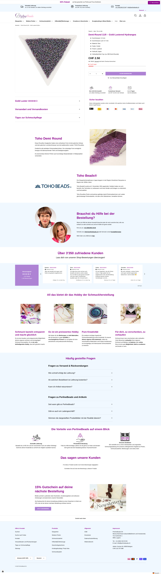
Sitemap (17, 548)
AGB (85, 531)
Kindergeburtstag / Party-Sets (60, 548)
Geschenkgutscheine (58, 545)
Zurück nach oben (80, 518)
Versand (97, 61)
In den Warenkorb (126, 73)
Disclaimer (87, 535)
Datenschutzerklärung (91, 538)
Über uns (122, 21)
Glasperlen (18, 21)
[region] (93, 274)
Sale (116, 21)
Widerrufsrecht (88, 541)
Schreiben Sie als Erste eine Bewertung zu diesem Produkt (80, 468)
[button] (145, 15)
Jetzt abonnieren (43, 508)
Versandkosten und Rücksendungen (26, 541)
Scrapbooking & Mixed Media (101, 21)
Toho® (90, 31)
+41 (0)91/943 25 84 (120, 7)
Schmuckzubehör (45, 21)
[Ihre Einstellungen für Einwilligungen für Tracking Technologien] (2, 571)
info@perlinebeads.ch (133, 7)
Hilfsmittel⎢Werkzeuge (62, 21)
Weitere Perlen (30, 21)
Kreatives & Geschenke (80, 21)
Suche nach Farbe (20, 535)
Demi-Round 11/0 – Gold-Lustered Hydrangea (31, 25)
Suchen (17, 531)
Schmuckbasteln (57, 552)
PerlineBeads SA (22, 566)
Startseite (17, 25)
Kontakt (17, 538)
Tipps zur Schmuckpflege (22, 545)
